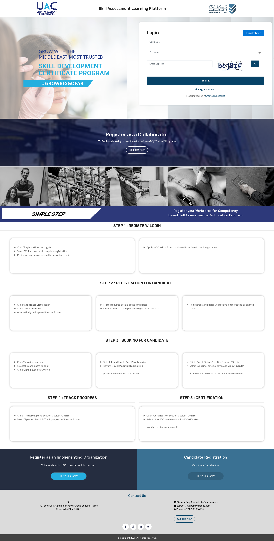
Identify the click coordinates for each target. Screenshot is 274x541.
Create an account (215, 95)
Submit (206, 80)
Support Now (184, 518)
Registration (252, 32)
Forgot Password (206, 89)
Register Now (137, 149)
